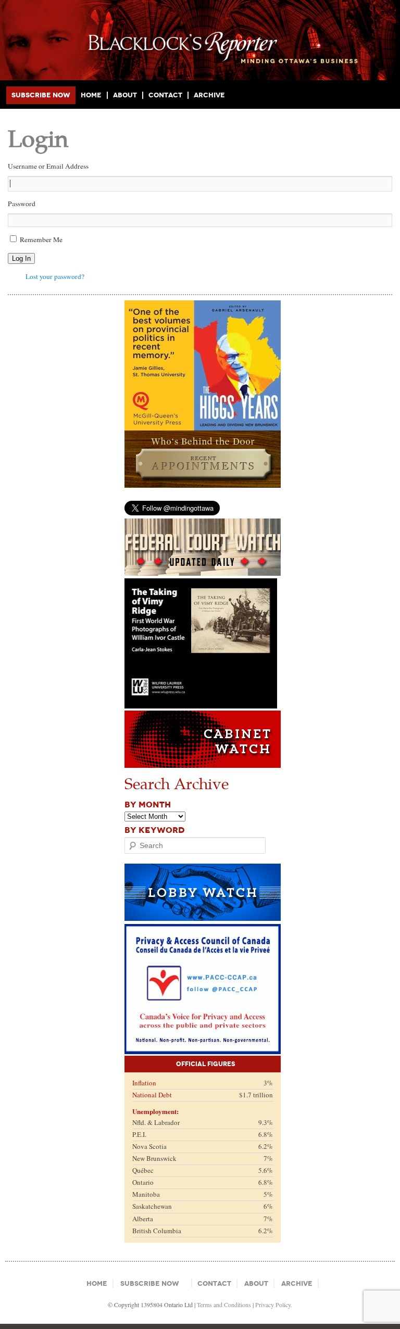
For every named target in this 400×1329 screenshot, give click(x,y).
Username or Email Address (48, 166)
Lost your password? (55, 276)
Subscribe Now (40, 95)
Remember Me (41, 239)
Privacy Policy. (273, 1304)
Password (21, 203)
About (125, 95)
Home (91, 95)
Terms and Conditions (224, 1304)
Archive (209, 95)
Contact (165, 95)
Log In (21, 258)
